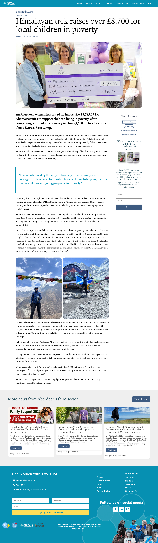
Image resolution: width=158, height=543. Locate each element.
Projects (134, 3)
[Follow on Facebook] (115, 509)
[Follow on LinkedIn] (121, 509)
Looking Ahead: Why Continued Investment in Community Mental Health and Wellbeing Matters (127, 433)
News (126, 3)
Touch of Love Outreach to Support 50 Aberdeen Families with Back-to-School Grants (31, 432)
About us (79, 3)
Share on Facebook (130, 122)
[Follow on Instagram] (127, 509)
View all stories (141, 399)
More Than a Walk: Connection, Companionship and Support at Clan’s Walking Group (79, 431)
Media (142, 3)
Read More (16, 448)
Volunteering (109, 3)
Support (88, 3)
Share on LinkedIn (130, 130)
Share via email (130, 134)
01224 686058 (22, 485)
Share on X (129, 126)
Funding (119, 3)
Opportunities (98, 3)
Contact (150, 3)
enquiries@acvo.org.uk (25, 480)
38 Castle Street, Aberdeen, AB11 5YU (32, 489)
